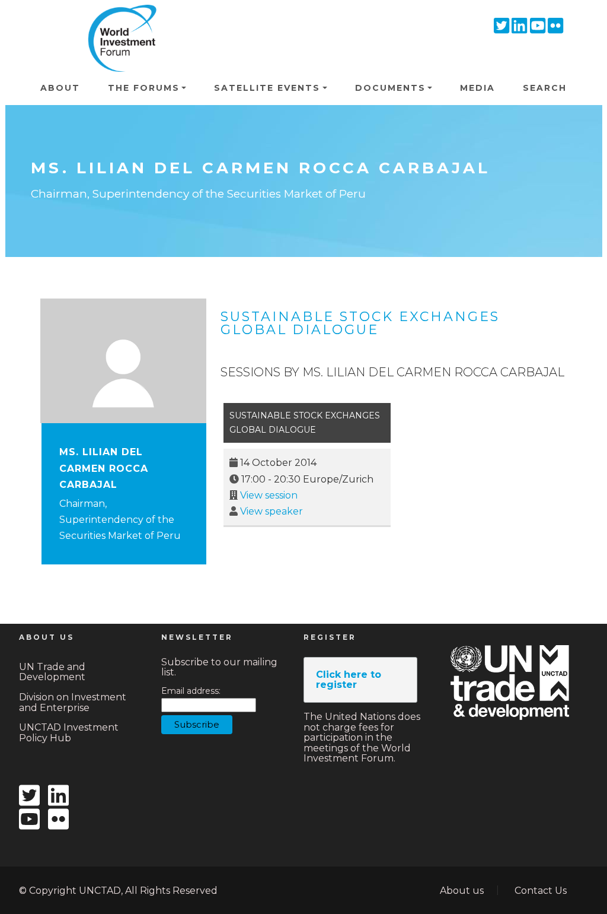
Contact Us (541, 890)
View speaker (271, 511)
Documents (390, 87)
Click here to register (348, 680)
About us (462, 890)
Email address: (191, 691)
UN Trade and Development (52, 672)
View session (269, 495)
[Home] (118, 21)
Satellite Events (267, 87)
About (60, 87)
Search (545, 87)
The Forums (144, 87)
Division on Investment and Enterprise (72, 702)
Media (477, 87)
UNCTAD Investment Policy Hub (69, 733)
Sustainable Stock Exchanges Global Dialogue (360, 323)
